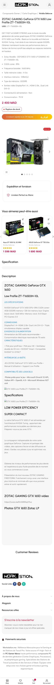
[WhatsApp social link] (24, 584)
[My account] (49, 4)
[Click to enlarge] (6, 172)
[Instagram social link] (19, 584)
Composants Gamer (11, 13)
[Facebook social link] (15, 584)
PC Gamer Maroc (12, 653)
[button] (4, 151)
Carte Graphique (29, 13)
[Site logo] (27, 4)
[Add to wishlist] (23, 224)
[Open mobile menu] (4, 4)
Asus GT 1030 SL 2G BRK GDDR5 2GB (12, 243)
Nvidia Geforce (45, 13)
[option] (22, 174)
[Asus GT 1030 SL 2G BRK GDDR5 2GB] (14, 228)
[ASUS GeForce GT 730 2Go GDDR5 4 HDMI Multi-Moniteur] (40, 228)
